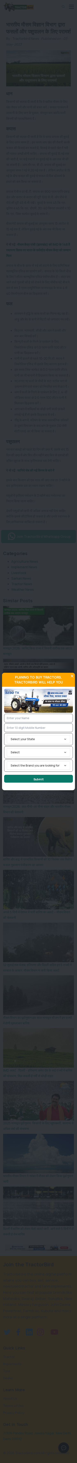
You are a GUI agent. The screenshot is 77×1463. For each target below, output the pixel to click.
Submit (38, 779)
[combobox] (38, 739)
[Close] (72, 676)
